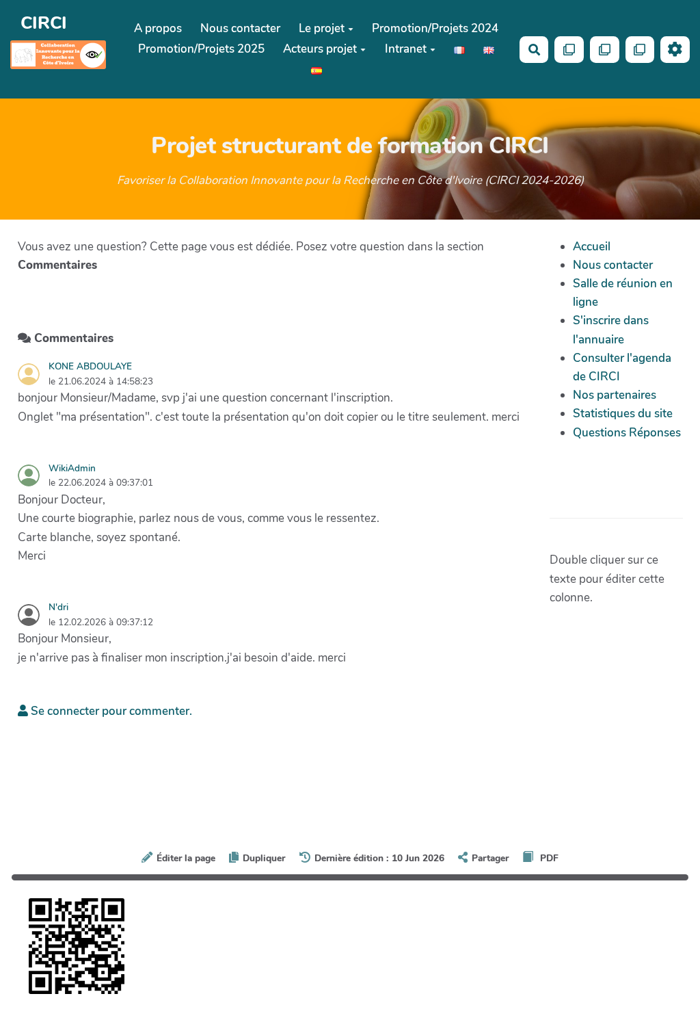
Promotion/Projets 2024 (435, 28)
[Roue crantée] (675, 49)
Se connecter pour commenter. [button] (110, 711)
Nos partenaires (614, 395)
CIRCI (44, 23)
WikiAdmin (72, 468)
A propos (158, 28)
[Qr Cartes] (569, 49)
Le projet (322, 28)
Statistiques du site (623, 413)
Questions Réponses (627, 433)
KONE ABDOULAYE (90, 366)
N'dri (58, 607)
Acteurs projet (320, 49)
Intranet (406, 49)
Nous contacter (240, 28)
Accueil (591, 246)
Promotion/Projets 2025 (201, 49)
